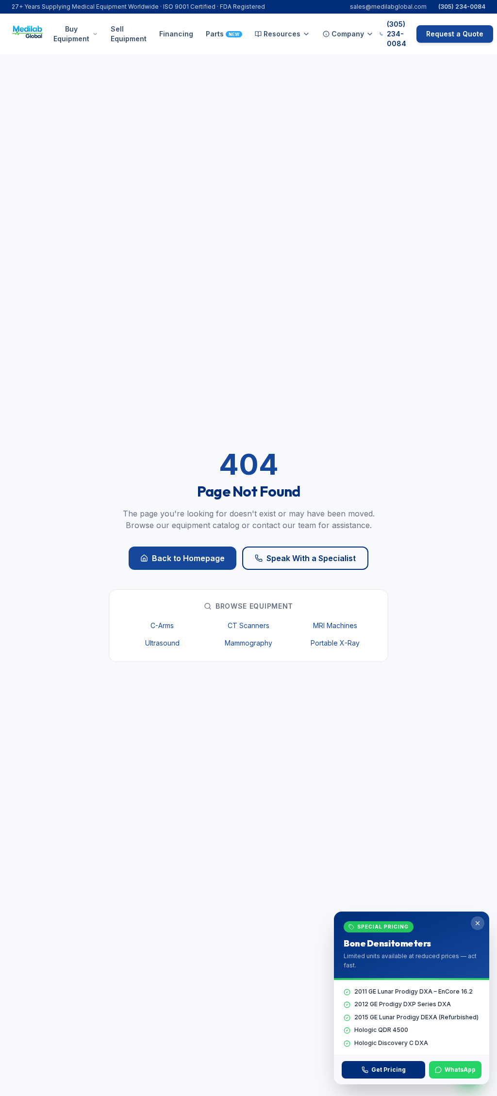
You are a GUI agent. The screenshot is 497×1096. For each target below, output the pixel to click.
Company (347, 34)
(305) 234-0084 (461, 6)
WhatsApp (460, 1069)
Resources (282, 34)
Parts (222, 34)
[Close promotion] (477, 923)
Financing (176, 34)
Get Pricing (388, 1069)
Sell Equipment (129, 34)
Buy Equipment (71, 34)
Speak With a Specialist (311, 558)
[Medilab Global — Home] (29, 34)
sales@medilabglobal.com (388, 6)
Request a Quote (454, 34)
